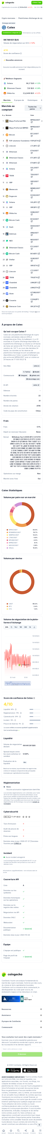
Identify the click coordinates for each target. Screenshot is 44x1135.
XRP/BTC (33, 207)
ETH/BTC (33, 163)
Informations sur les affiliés (32, 33)
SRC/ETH (34, 306)
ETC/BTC (34, 158)
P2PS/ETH (34, 141)
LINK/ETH (34, 288)
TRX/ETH (33, 277)
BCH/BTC (34, 254)
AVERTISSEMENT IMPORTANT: (13, 1077)
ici (36, 312)
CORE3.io (17, 843)
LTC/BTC (33, 146)
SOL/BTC (34, 202)
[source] (28, 929)
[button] (12, 32)
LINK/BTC (34, 282)
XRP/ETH (33, 265)
